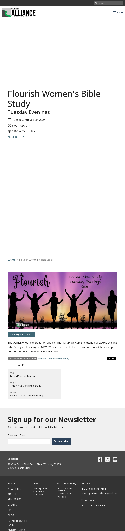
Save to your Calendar (21, 334)
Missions (61, 496)
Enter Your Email (16, 435)
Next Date (15, 137)
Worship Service (41, 488)
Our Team (38, 494)
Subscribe (61, 441)
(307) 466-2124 (97, 488)
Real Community (66, 483)
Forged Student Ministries (64, 489)
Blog (11, 515)
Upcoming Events (19, 365)
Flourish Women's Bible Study (53, 358)
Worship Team (64, 493)
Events (11, 259)
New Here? (14, 489)
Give (10, 510)
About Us (14, 494)
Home (11, 483)
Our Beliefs (38, 491)
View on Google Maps (19, 467)
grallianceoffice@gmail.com (103, 493)
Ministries (14, 499)
